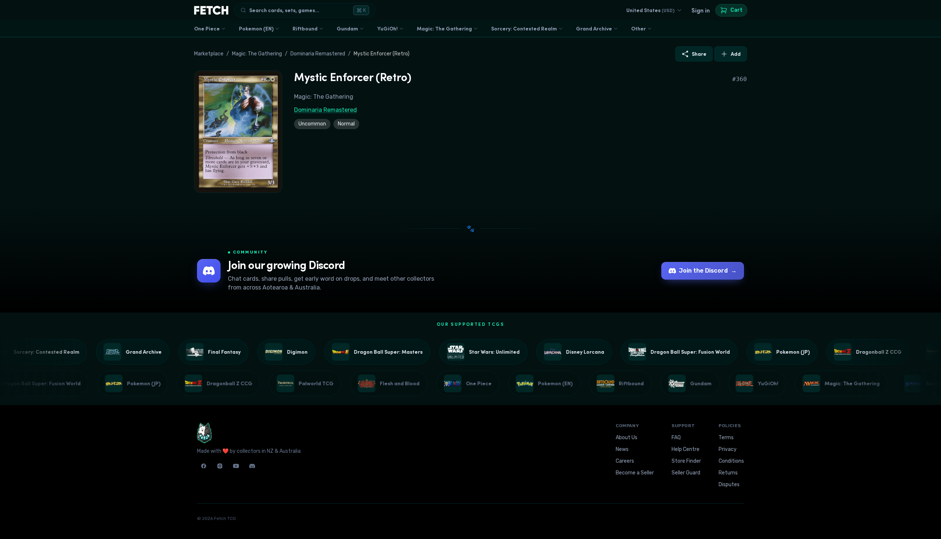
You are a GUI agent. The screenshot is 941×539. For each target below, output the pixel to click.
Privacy (728, 449)
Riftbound (305, 28)
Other (638, 28)
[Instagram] (219, 466)
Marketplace (208, 54)
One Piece (207, 28)
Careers (625, 461)
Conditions (731, 461)
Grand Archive (594, 28)
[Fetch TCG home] (211, 10)
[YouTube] (236, 466)
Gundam (347, 28)
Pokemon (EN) (256, 28)
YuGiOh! (387, 28)
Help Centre (686, 449)
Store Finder (686, 461)
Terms (726, 437)
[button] (238, 131)
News (622, 449)
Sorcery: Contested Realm (524, 28)
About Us (626, 437)
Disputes (729, 484)
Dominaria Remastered (317, 54)
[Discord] (252, 466)
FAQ (676, 437)
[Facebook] (203, 466)
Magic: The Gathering (444, 28)
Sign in (700, 10)
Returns (728, 473)
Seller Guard (686, 473)
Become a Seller (635, 473)
